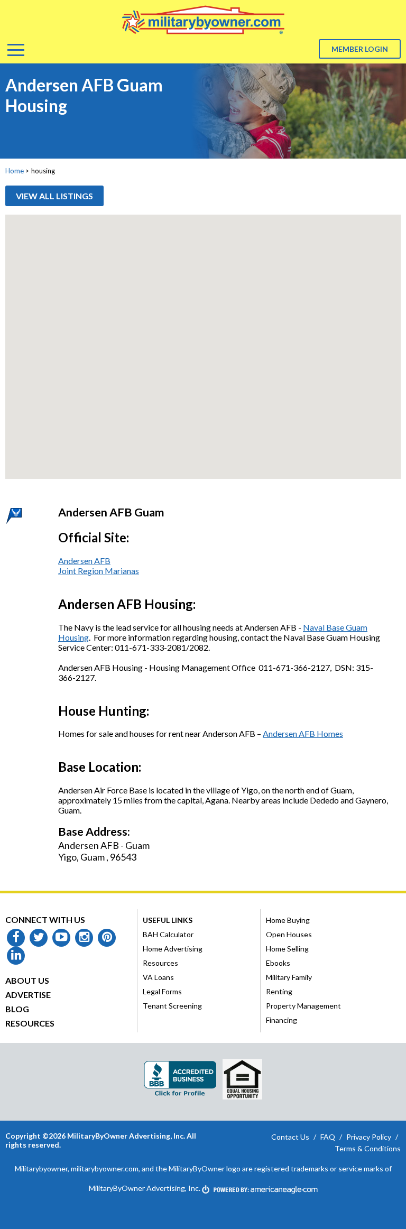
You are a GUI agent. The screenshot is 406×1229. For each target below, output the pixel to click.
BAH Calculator (168, 934)
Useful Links (167, 920)
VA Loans (158, 977)
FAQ (327, 1136)
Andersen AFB (84, 561)
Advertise (28, 995)
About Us (27, 980)
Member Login (359, 48)
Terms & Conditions (368, 1148)
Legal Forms (162, 991)
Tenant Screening (172, 1005)
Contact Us (290, 1136)
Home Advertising (172, 948)
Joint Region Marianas (98, 571)
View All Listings (54, 196)
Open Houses (289, 934)
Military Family (289, 977)
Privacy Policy (368, 1136)
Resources (29, 1023)
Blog (17, 1009)
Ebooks (278, 962)
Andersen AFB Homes (303, 733)
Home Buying (288, 920)
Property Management (303, 1005)
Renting (279, 991)
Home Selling (287, 948)
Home (14, 171)
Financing (281, 1019)
